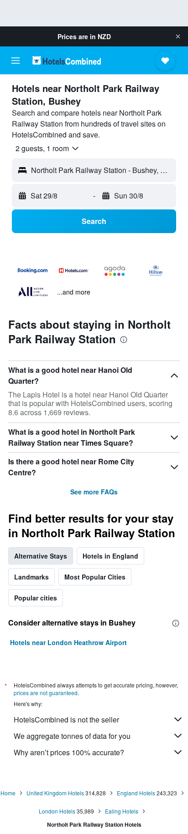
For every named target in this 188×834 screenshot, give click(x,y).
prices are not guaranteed (46, 693)
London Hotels (57, 811)
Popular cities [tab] (35, 597)
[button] (178, 36)
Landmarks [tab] (31, 576)
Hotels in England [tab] (110, 555)
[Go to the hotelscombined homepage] (66, 60)
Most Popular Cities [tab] (94, 576)
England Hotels (136, 793)
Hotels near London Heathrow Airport (68, 642)
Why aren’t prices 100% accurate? (69, 752)
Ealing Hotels (121, 811)
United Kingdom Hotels (55, 793)
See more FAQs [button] (94, 491)
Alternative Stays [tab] (40, 555)
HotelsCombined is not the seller (66, 719)
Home (8, 793)
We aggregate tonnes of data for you (72, 736)
